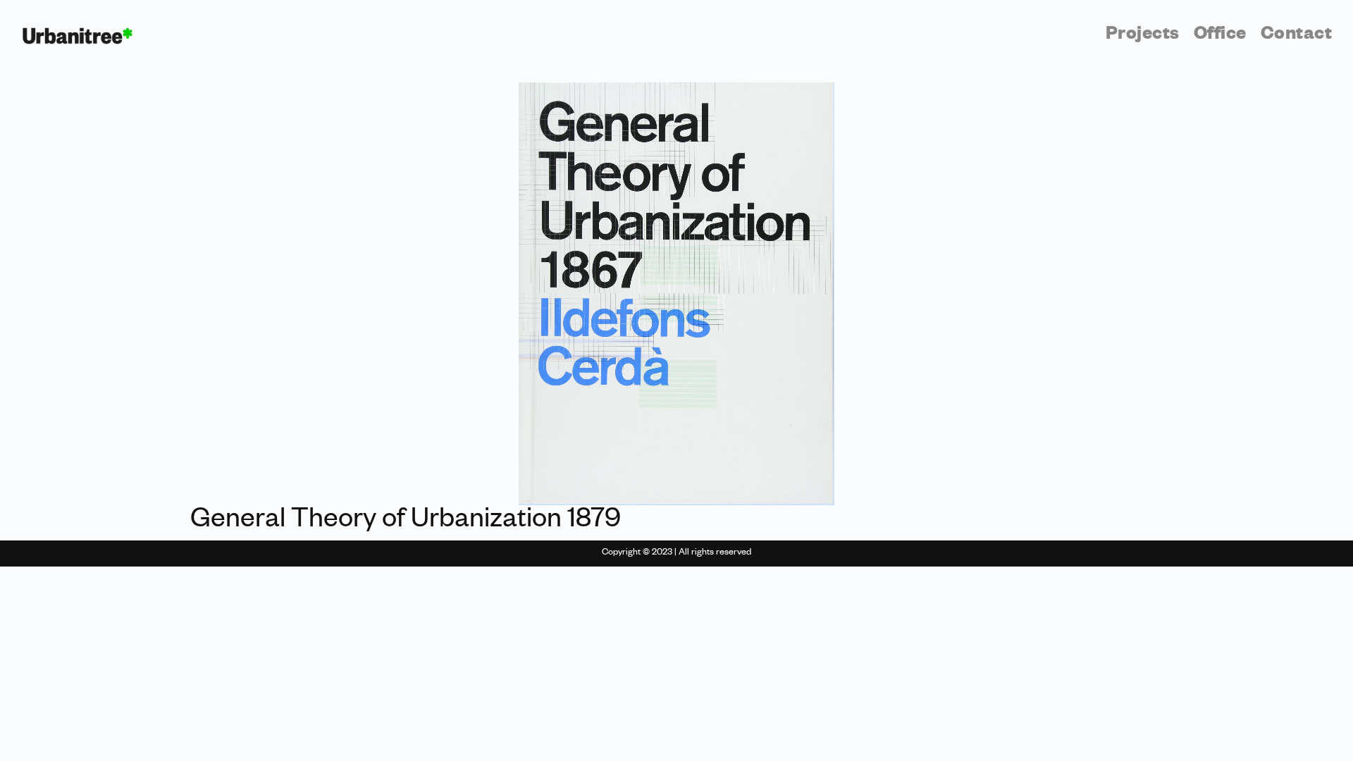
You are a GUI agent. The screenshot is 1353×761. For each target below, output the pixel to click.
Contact (1297, 36)
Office (1220, 36)
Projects (1143, 36)
